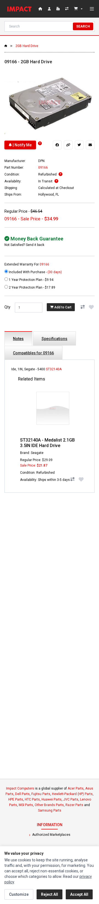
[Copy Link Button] (68, 145)
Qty (7, 307)
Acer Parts (76, 788)
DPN (41, 161)
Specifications (54, 338)
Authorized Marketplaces (50, 835)
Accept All (79, 894)
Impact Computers (20, 788)
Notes (18, 338)
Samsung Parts (49, 810)
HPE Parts (15, 799)
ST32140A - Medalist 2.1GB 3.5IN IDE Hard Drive (47, 442)
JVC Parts (70, 799)
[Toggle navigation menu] (92, 9)
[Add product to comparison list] (82, 307)
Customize (19, 894)
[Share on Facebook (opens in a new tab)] (57, 145)
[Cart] (78, 9)
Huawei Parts (52, 799)
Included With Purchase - (35, 272)
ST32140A (54, 369)
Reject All (49, 894)
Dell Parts (22, 794)
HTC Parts (32, 799)
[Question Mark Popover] (40, 143)
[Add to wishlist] (91, 307)
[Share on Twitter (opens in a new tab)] (79, 145)
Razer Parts (74, 805)
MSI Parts (26, 805)
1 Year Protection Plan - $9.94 (30, 280)
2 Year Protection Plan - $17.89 (31, 287)
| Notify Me (22, 145)
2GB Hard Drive (26, 46)
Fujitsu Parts (40, 794)
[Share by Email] (90, 145)
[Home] (20, 9)
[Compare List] (67, 9)
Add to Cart (62, 307)
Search (83, 26)
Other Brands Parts (49, 805)
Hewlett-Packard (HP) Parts (72, 794)
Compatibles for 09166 (33, 353)
